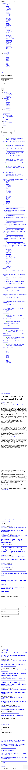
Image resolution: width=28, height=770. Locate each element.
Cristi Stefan (3, 555)
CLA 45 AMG (9, 31)
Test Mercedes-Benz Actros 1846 (10, 323)
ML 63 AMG (9, 41)
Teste (4, 109)
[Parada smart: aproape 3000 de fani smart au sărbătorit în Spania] (15, 291)
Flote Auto (5, 489)
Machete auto (9, 122)
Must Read (5, 650)
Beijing (7, 103)
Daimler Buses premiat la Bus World (11, 328)
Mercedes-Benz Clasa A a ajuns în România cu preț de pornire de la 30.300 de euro (15, 180)
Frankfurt (8, 105)
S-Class (7, 23)
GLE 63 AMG (9, 40)
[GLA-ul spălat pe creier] (6, 564)
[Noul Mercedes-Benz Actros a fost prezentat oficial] (15, 316)
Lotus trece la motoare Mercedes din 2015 (12, 709)
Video (4, 123)
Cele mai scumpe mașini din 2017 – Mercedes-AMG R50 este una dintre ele (13, 674)
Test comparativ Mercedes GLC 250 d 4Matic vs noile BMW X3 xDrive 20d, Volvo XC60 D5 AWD (15, 156)
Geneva (7, 100)
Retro (4, 114)
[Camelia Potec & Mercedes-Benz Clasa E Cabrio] (15, 146)
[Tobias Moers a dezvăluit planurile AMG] (10, 713)
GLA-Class (8, 14)
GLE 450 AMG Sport (10, 38)
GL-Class (8, 13)
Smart (4, 49)
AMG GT (8, 48)
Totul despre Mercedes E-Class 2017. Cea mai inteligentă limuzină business (13, 665)
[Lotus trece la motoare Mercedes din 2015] (10, 706)
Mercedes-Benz (6, 3)
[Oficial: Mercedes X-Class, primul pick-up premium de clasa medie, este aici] (15, 345)
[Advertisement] (14, 378)
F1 (6, 120)
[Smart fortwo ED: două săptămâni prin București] (15, 279)
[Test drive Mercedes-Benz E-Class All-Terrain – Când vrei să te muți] (14, 762)
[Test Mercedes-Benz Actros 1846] (13, 321)
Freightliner (8, 66)
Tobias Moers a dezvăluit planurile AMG (12, 715)
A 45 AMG (8, 29)
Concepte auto (9, 94)
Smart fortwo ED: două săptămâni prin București (13, 281)
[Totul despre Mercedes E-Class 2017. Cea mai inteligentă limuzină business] (14, 661)
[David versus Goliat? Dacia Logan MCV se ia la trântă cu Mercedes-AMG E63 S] (14, 754)
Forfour (7, 52)
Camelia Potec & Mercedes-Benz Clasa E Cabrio (13, 148)
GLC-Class (8, 15)
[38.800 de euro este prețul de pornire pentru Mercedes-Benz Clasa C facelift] (15, 160)
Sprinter (7, 57)
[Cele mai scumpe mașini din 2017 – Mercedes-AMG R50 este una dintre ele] (14, 671)
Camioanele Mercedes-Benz (9, 519)
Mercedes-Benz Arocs (21, 519)
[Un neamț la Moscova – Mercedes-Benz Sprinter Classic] (13, 571)
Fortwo (7, 51)
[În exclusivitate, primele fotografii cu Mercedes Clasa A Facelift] (14, 698)
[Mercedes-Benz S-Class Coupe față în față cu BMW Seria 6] (14, 689)
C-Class (7, 7)
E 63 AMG (8, 32)
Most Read (5, 649)
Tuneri (4, 125)
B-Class (7, 6)
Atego (7, 61)
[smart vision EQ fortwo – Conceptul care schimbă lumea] (15, 272)
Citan (7, 54)
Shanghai (8, 104)
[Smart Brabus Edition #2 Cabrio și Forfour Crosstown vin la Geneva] (15, 299)
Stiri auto (5, 92)
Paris (7, 106)
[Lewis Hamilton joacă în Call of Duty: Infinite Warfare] (13, 556)
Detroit (7, 99)
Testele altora (9, 111)
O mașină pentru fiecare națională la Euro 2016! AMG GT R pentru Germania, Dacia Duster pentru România (13, 551)
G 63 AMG (8, 34)
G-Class (7, 12)
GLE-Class (8, 17)
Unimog (8, 65)
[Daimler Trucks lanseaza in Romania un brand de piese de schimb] (15, 338)
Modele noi (8, 93)
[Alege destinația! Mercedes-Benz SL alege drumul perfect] (13, 527)
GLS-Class (8, 19)
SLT (7, 64)
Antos (7, 59)
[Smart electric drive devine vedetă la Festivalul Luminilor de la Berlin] (15, 306)
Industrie (8, 96)
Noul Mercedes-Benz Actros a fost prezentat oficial (14, 318)
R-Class (7, 21)
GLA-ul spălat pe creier (7, 567)
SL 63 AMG (8, 44)
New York (8, 102)
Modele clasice (9, 115)
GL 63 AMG (9, 36)
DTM (7, 119)
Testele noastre (9, 110)
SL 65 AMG (8, 46)
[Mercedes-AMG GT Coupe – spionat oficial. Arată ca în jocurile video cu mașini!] (15, 243)
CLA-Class (8, 8)
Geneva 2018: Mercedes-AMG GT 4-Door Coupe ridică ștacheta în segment (14, 239)
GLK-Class (8, 18)
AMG (4, 27)
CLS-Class (8, 9)
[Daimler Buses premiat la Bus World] (14, 325)
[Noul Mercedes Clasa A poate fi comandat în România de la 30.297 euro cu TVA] (15, 168)
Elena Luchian (4, 402)
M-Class (8, 20)
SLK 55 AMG (9, 47)
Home (2, 404)
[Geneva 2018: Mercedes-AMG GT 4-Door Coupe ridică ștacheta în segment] (15, 236)
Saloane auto (6, 98)
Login (2, 72)
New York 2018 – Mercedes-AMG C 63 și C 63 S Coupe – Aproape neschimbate (14, 232)
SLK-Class (8, 25)
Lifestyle (5, 121)
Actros (7, 58)
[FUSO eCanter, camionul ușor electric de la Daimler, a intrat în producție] (15, 331)
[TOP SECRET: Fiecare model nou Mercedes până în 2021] (14, 652)
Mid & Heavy (6, 53)
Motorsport (5, 117)
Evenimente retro (9, 116)
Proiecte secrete (6, 113)
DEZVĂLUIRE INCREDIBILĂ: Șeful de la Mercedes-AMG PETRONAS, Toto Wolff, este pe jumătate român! (13, 684)
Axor (7, 63)
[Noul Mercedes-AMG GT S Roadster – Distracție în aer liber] (15, 215)
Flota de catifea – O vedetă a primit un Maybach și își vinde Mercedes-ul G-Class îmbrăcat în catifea (12, 541)
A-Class (7, 4)
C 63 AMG (8, 30)
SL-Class (8, 24)
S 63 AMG (8, 42)
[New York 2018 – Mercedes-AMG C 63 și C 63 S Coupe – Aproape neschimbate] (15, 229)
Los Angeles (8, 108)
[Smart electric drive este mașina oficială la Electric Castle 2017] (15, 284)
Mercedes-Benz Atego (5, 521)
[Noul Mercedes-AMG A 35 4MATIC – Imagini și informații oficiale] (15, 139)
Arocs (7, 60)
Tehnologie (8, 97)
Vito (7, 55)
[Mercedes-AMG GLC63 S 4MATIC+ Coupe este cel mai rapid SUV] (15, 222)
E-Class (7, 10)
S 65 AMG (8, 43)
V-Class (7, 26)
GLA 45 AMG (9, 37)
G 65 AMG (8, 35)
